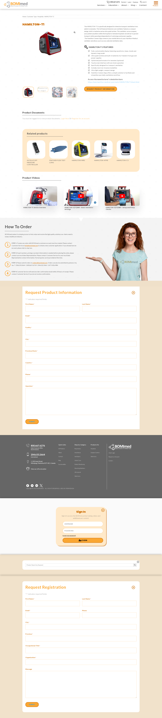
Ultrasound (78, 472)
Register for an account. (81, 118)
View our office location (38, 469)
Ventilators (78, 456)
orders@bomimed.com (40, 263)
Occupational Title (32, 646)
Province (29, 634)
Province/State (31, 351)
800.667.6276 (38, 445)
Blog (59, 460)
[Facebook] (28, 485)
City (27, 339)
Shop (133, 5)
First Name (29, 304)
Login (129, 2)
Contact (143, 5)
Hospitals (40, 16)
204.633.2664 (38, 454)
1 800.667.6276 (114, 2)
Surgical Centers (95, 452)
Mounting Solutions (80, 468)
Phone (28, 374)
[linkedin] (37, 485)
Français (123, 2)
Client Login (112, 453)
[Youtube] (33, 485)
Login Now (65, 118)
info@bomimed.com (31, 245)
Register (135, 2)
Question (29, 386)
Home (24, 16)
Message (28, 669)
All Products (61, 448)
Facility (28, 327)
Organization (30, 657)
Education (113, 5)
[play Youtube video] (39, 196)
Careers (111, 460)
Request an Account (114, 457)
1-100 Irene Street (43, 462)
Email (27, 316)
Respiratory (78, 448)
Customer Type (32, 16)
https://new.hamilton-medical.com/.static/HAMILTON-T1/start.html (113, 82)
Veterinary (77, 476)
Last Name (86, 304)
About (124, 5)
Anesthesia (78, 452)
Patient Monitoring (80, 464)
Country (28, 363)
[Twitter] (42, 485)
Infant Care (78, 460)
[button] (74, 32)
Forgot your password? (69, 535)
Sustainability (62, 464)
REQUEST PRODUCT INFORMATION (100, 89)
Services (101, 5)
